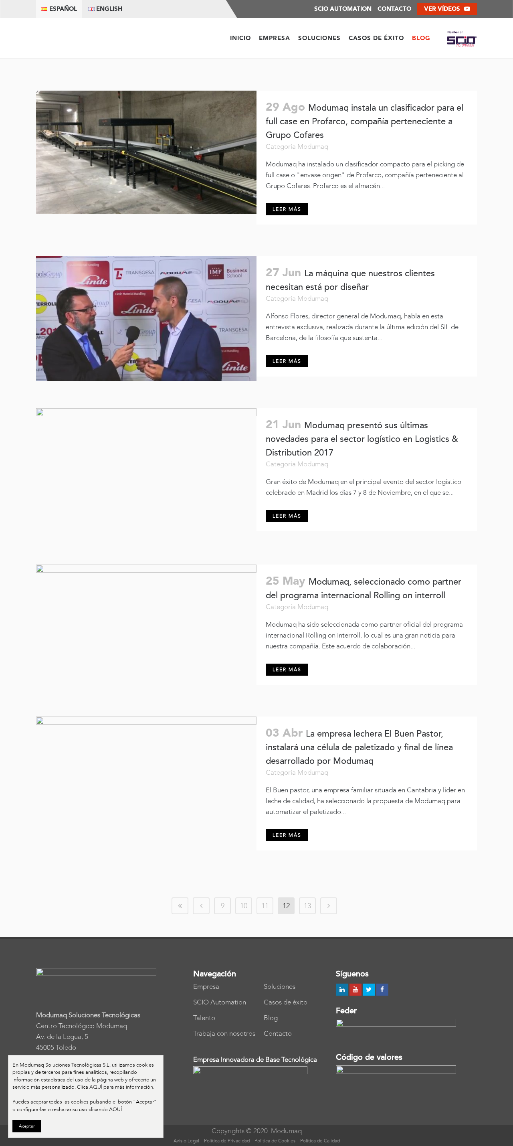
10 (243, 905)
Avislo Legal (186, 1141)
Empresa (206, 986)
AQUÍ (95, 1087)
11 (265, 905)
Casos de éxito (285, 1002)
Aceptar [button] (27, 1126)
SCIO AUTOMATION (343, 8)
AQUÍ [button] (115, 1109)
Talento (204, 1018)
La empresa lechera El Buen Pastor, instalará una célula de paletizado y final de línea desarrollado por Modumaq (359, 748)
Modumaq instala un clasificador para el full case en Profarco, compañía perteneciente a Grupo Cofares (364, 122)
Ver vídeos (442, 8)
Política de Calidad (320, 1141)
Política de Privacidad (227, 1141)
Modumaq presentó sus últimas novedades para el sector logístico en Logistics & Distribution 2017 (362, 439)
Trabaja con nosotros (224, 1033)
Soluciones (279, 986)
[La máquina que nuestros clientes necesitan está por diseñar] (146, 318)
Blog (271, 1018)
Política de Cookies (274, 1141)
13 (307, 905)
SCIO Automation (219, 1002)
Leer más (287, 209)
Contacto (394, 8)
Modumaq (312, 146)
